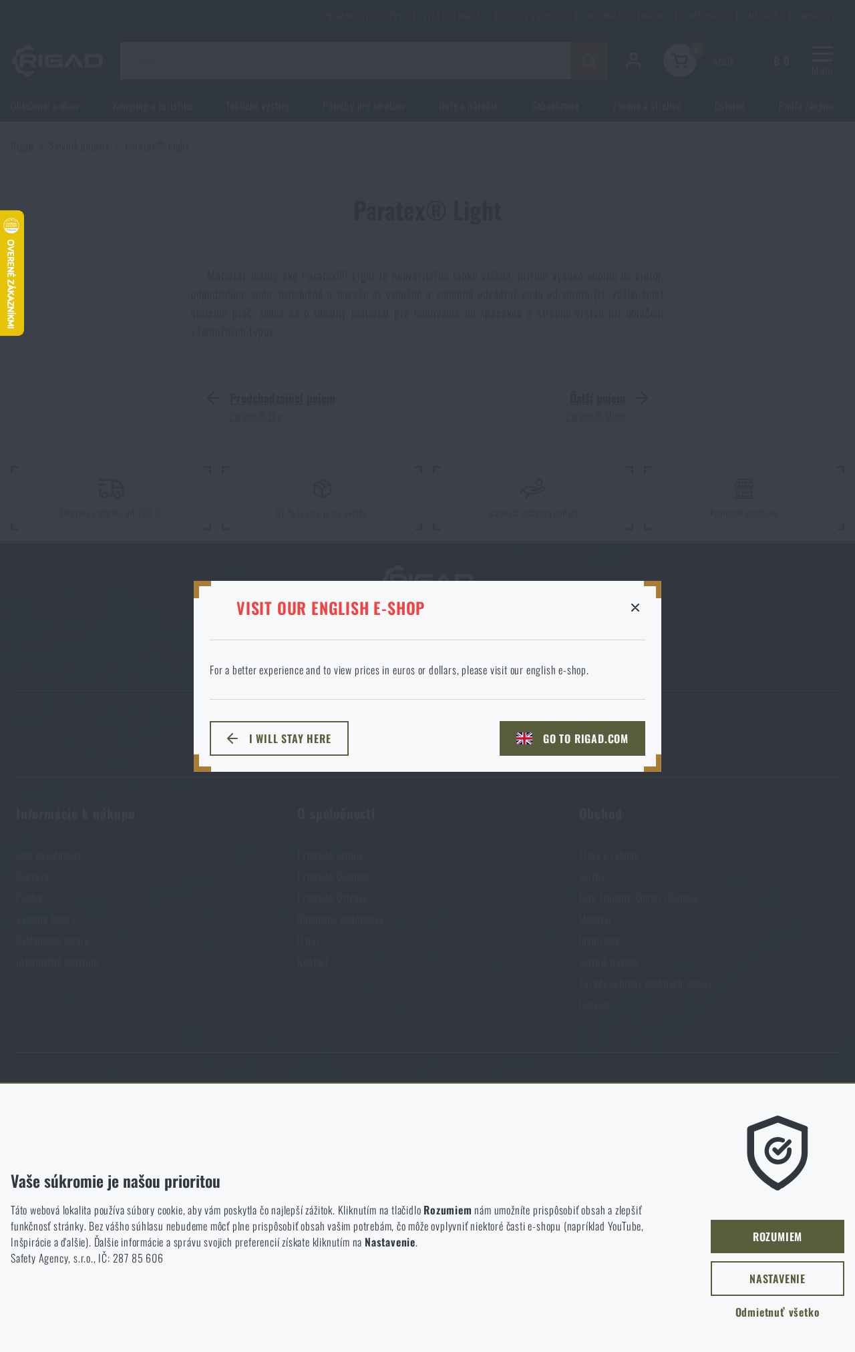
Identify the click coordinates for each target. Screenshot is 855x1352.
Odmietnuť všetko (777, 1312)
